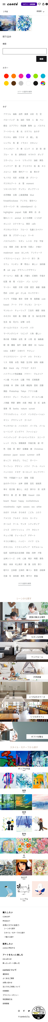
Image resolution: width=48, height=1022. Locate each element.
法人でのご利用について (11, 986)
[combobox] (41, 11)
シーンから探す (9, 928)
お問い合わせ (7, 982)
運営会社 (6, 974)
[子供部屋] (24, 663)
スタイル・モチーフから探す (14, 933)
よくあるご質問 (8, 978)
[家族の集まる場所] (24, 603)
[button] (24, 92)
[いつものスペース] (24, 683)
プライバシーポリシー (11, 995)
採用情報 (6, 1003)
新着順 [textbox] (39, 11)
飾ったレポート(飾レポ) (11, 963)
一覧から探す (9, 937)
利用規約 (6, 991)
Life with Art (7, 959)
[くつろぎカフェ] (24, 703)
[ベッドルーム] (24, 643)
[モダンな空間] (24, 623)
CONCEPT (6, 917)
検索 (41, 59)
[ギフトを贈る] (24, 723)
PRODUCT (6, 921)
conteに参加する (9, 948)
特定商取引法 (7, 999)
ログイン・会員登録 (29, 4)
